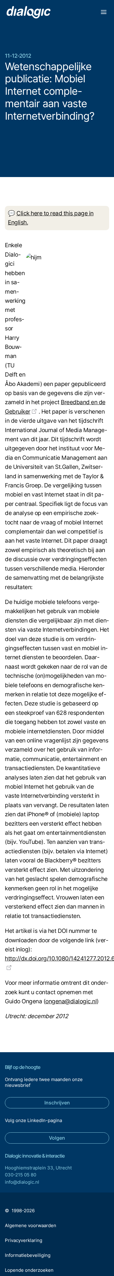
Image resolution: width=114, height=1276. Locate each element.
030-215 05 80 (20, 1175)
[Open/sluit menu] (103, 12)
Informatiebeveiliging (27, 1255)
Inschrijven (57, 1103)
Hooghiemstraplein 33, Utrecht (38, 1168)
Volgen (57, 1138)
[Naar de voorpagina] (28, 12)
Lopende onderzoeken (29, 1270)
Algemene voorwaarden (30, 1225)
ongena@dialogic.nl (71, 1001)
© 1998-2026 (20, 1210)
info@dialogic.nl (22, 1182)
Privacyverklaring (23, 1240)
